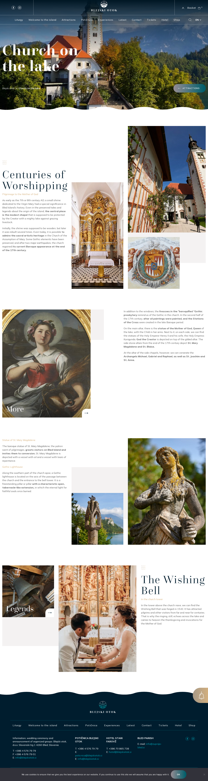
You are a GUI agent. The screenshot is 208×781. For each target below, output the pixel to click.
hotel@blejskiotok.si (120, 751)
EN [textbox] (197, 19)
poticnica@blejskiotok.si (88, 755)
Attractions (69, 19)
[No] (204, 774)
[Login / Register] (182, 7)
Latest (123, 19)
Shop (177, 19)
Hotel (165, 19)
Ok (178, 774)
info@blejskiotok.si (25, 757)
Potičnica (87, 19)
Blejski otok (8, 88)
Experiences (105, 19)
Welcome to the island (42, 19)
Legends (20, 609)
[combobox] (198, 20)
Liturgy (19, 19)
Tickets (151, 19)
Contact (137, 19)
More (15, 409)
